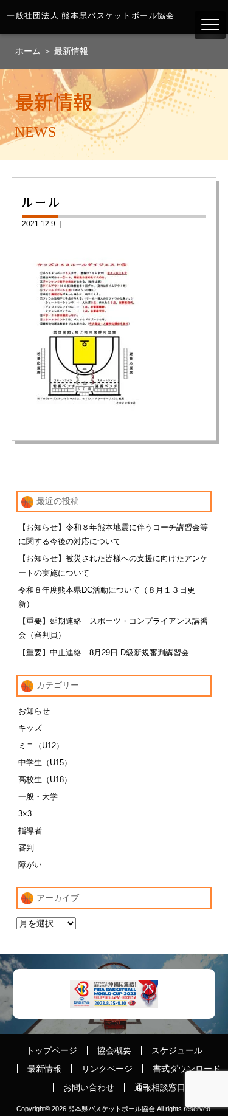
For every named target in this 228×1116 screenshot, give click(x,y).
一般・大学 (38, 796)
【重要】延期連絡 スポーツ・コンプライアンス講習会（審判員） (113, 627)
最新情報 (71, 51)
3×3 (25, 813)
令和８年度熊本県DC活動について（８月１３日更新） (106, 596)
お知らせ (34, 710)
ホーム (29, 51)
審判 (26, 847)
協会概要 (114, 1050)
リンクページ (107, 1068)
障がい (30, 864)
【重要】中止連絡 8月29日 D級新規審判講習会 (103, 652)
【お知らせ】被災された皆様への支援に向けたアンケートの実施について (113, 565)
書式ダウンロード (187, 1068)
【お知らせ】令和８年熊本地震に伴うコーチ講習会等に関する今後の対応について (113, 534)
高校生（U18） (45, 779)
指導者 (30, 830)
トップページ (51, 1050)
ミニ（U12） (41, 745)
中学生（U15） (45, 762)
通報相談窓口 (159, 1087)
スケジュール (176, 1050)
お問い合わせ (88, 1087)
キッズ (30, 727)
